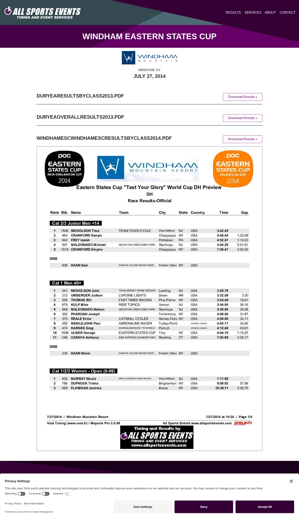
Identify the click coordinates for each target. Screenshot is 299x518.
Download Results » (242, 97)
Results (233, 12)
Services (252, 12)
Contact (288, 12)
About (270, 12)
